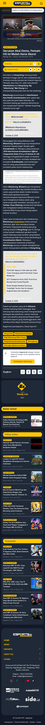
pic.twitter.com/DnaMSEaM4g (16, 130)
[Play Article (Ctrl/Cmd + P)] (30, 69)
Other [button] (7, 659)
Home (6, 640)
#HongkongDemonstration (15, 345)
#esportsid (8, 334)
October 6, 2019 (11, 135)
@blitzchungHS (17, 117)
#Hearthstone (20, 127)
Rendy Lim (7, 56)
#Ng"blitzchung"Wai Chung (15, 338)
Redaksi (32, 722)
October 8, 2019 (11, 301)
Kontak (38, 722)
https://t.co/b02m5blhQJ (14, 262)
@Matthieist (10, 127)
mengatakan (19, 222)
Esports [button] (8, 649)
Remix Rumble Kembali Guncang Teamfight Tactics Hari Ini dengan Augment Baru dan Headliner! (20, 288)
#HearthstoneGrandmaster (15, 341)
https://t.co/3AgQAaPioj (22, 122)
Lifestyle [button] (8, 654)
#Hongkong (32, 341)
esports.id (29, 718)
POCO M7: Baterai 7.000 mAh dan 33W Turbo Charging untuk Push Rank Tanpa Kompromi (22, 273)
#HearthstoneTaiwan (23, 334)
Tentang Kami (8, 722)
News (6, 644)
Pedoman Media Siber (21, 722)
